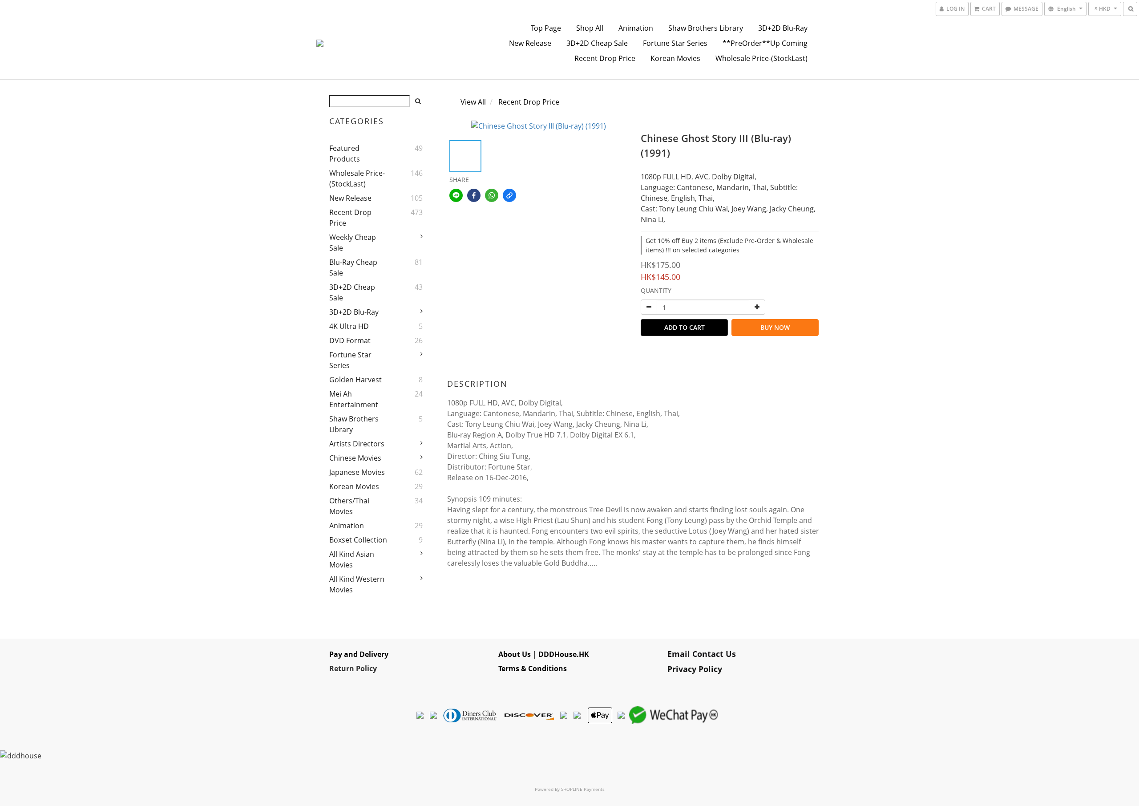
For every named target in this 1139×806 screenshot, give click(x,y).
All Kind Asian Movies (351, 559)
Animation (635, 28)
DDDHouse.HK (563, 654)
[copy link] (509, 195)
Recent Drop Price (604, 58)
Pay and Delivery (358, 654)
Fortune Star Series (675, 43)
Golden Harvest (355, 380)
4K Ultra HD (349, 326)
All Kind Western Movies (356, 584)
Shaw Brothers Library (705, 28)
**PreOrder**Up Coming (765, 43)
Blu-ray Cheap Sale (353, 267)
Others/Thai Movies (349, 506)
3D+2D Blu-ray (783, 28)
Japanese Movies (357, 472)
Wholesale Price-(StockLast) (761, 58)
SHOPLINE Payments (583, 789)
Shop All (589, 28)
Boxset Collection (358, 540)
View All (473, 102)
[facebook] (474, 195)
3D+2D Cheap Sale (597, 43)
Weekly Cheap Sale (352, 242)
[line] (456, 195)
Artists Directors (356, 444)
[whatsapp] (491, 195)
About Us (514, 654)
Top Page (546, 28)
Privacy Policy (694, 669)
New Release (530, 43)
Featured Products (344, 153)
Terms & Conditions (532, 668)
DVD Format (350, 340)
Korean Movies (675, 58)
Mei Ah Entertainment (353, 399)
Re (333, 668)
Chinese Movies (355, 458)
